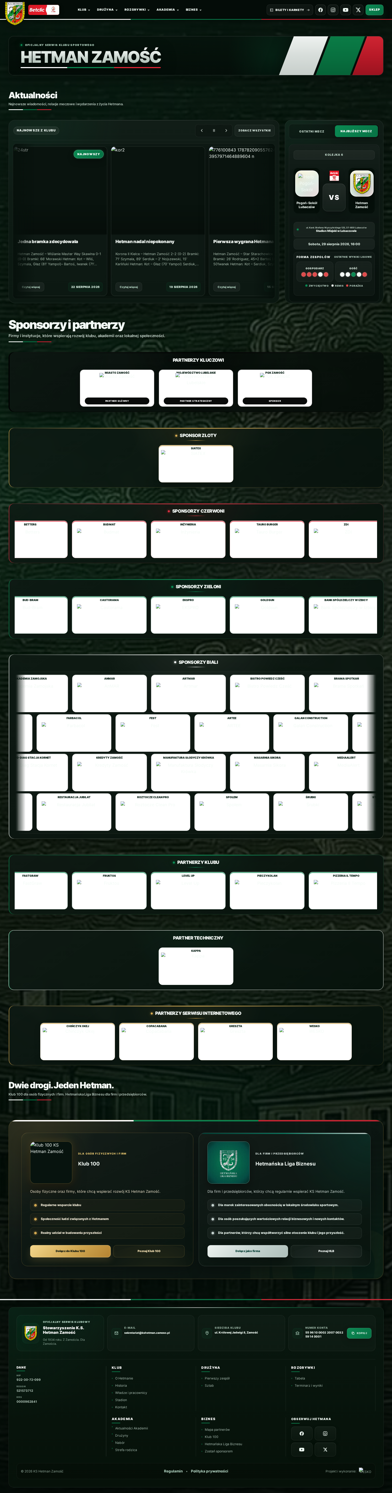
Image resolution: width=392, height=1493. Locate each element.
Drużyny (121, 1435)
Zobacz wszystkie (254, 130)
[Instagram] (333, 10)
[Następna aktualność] (226, 130)
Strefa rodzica (126, 1450)
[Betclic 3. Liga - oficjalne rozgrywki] (43, 10)
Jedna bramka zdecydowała (47, 241)
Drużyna (105, 9)
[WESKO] (365, 1471)
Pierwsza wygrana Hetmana (243, 241)
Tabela (300, 1378)
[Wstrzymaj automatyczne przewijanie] (214, 130)
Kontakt (121, 1407)
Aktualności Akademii (131, 1428)
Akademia (166, 9)
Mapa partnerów (217, 1430)
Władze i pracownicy (131, 1393)
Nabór (120, 1442)
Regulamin (173, 1471)
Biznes (192, 9)
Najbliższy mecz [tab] (357, 131)
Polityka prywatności (209, 1471)
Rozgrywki (135, 9)
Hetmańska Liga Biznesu (223, 1444)
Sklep (374, 9)
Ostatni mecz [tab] (312, 131)
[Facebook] (320, 10)
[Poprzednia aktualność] (201, 130)
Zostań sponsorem (219, 1451)
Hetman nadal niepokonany (144, 241)
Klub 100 (211, 1437)
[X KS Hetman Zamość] (358, 10)
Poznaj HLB (326, 1251)
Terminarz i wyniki (309, 1385)
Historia (121, 1385)
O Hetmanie (124, 1378)
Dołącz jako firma (247, 1251)
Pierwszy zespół (217, 1378)
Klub (82, 9)
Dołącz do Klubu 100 (70, 1251)
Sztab (209, 1385)
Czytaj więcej (31, 287)
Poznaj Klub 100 (149, 1251)
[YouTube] (345, 10)
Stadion (121, 1400)
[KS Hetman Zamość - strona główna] (17, 12)
